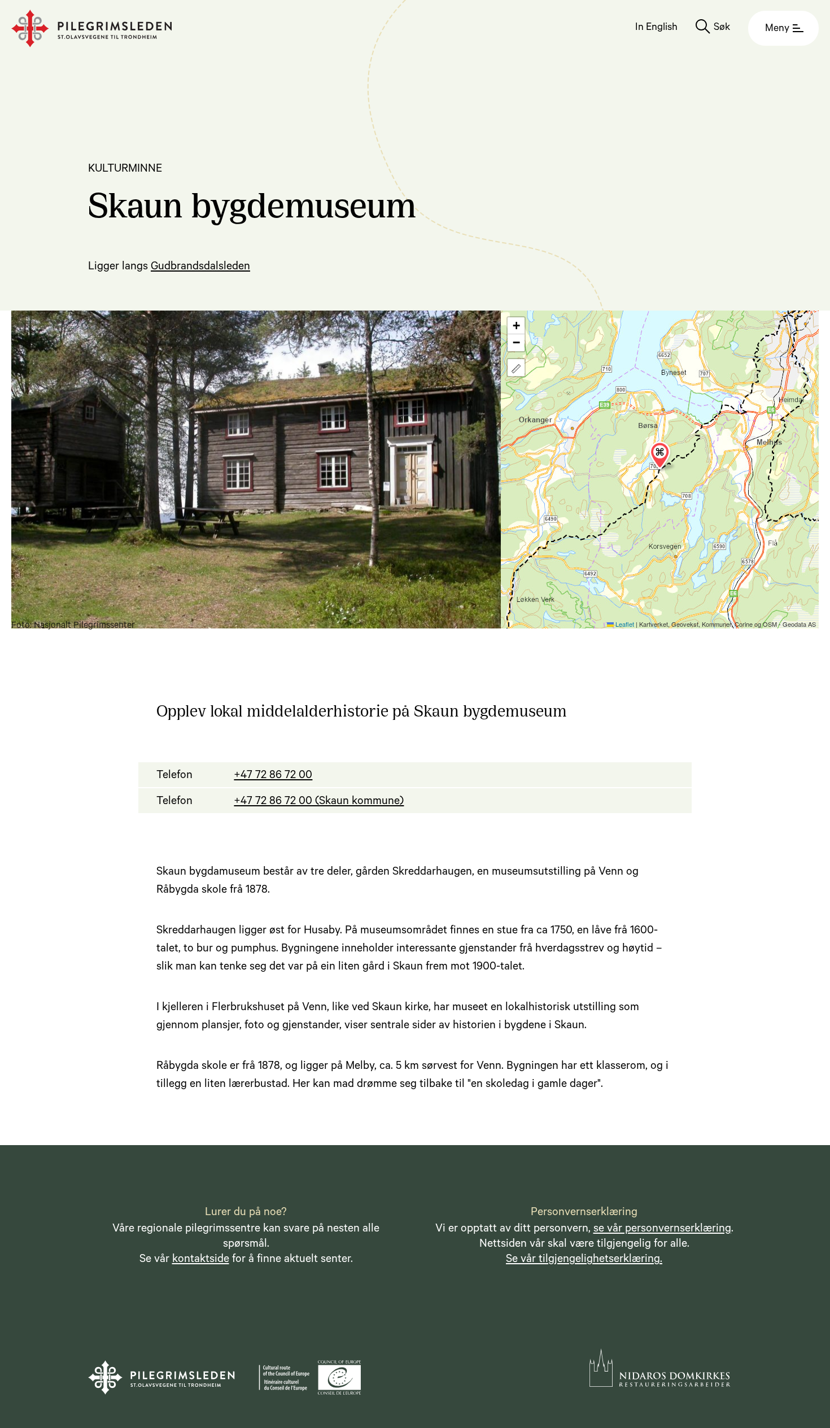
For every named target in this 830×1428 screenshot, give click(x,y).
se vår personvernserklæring (662, 1230)
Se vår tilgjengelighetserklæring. (584, 1260)
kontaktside (200, 1260)
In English (656, 28)
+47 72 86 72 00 (273, 776)
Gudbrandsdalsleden (200, 267)
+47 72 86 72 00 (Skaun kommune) (319, 802)
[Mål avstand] (516, 367)
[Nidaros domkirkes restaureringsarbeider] (660, 1367)
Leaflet (624, 623)
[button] (660, 456)
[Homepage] (91, 28)
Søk (722, 28)
